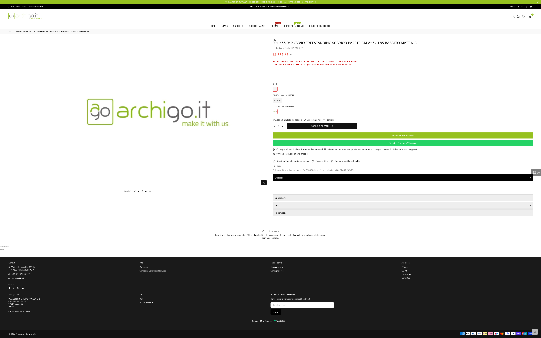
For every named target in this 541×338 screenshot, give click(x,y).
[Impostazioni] (518, 16)
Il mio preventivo (294, 25)
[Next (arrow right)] (3, 249)
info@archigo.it (37, 6)
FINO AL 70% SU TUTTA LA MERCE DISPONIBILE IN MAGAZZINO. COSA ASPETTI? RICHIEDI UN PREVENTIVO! (270, 2)
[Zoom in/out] (8, 246)
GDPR (404, 271)
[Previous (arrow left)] (1, 249)
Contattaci (406, 278)
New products (326, 170)
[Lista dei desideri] (524, 16)
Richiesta (330, 120)
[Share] (3, 246)
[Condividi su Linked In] (146, 191)
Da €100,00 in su (310, 170)
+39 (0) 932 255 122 (19, 6)
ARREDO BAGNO (257, 26)
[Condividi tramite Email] (150, 191)
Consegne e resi (277, 271)
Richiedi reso (407, 274)
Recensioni (280, 212)
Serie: (276, 84)
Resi (277, 205)
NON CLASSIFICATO (344, 170)
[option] (158, 112)
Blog (141, 299)
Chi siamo (143, 267)
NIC (274, 40)
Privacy (405, 267)
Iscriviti (276, 312)
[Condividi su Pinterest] (142, 191)
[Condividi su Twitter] (139, 191)
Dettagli (279, 177)
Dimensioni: (283, 95)
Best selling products (291, 170)
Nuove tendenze (146, 302)
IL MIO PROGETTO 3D (319, 26)
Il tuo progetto (276, 267)
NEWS (225, 26)
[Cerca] (513, 16)
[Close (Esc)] (1, 246)
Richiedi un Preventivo (403, 135)
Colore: (285, 106)
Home (213, 26)
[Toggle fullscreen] (6, 246)
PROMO (276, 25)
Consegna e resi (313, 120)
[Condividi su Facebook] (135, 191)
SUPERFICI (238, 26)
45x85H (277, 100)
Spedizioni (280, 197)
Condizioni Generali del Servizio (152, 271)
